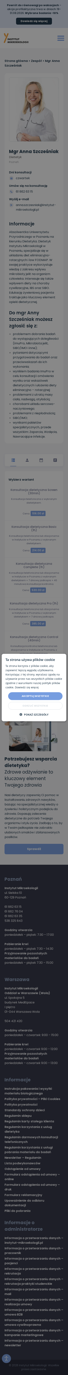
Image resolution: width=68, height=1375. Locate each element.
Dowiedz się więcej (27, 687)
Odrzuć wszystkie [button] (35, 705)
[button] (34, 714)
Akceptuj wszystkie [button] (35, 696)
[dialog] (34, 687)
